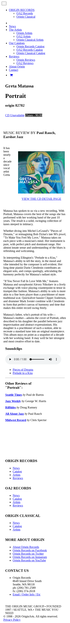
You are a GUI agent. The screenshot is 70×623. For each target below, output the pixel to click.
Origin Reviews (25, 59)
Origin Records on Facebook (30, 550)
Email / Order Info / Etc (27, 594)
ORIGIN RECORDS (22, 10)
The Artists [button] (15, 29)
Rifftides (10, 407)
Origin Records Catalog (30, 46)
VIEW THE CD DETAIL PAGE (41, 198)
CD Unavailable (14, 115)
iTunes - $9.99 (33, 115)
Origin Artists (24, 33)
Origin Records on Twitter (28, 553)
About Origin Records (26, 547)
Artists (16, 474)
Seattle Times (13, 394)
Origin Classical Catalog (30, 53)
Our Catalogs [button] (17, 43)
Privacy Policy (12, 619)
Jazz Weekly (13, 401)
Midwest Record (15, 420)
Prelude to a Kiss (23, 373)
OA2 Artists (23, 36)
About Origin (17, 66)
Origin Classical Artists (29, 39)
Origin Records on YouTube (29, 560)
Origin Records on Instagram (30, 557)
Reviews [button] (14, 56)
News (12, 26)
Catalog (17, 471)
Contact (13, 69)
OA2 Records (24, 13)
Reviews (18, 478)
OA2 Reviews (24, 63)
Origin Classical (25, 16)
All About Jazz (14, 413)
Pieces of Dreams (23, 369)
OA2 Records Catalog (29, 49)
